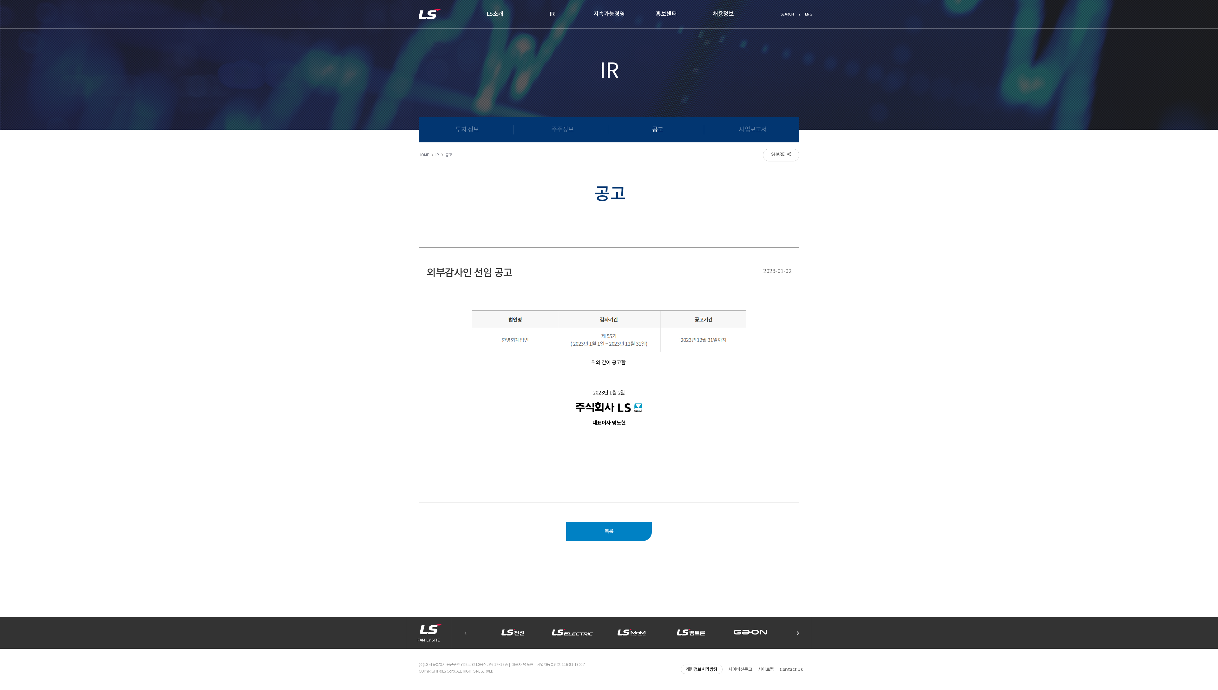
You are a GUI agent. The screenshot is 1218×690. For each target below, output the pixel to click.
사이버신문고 (740, 669)
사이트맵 (766, 669)
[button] (797, 633)
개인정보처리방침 (701, 669)
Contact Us (791, 669)
